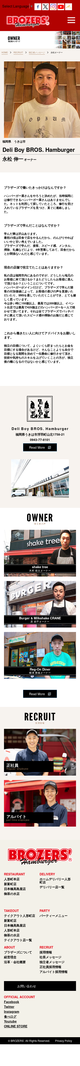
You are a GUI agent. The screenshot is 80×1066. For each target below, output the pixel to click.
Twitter (9, 1006)
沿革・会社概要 (15, 961)
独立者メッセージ (37, 52)
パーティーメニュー (54, 915)
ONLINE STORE (15, 1026)
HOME (5, 52)
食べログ (10, 1016)
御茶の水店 (12, 893)
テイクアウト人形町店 (19, 915)
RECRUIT (18, 52)
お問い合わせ (26, 986)
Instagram (11, 1011)
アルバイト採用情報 (54, 971)
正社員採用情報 (50, 966)
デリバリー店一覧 (52, 886)
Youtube (10, 1021)
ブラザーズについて (18, 952)
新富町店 (10, 883)
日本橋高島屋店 (15, 888)
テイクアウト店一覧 (18, 939)
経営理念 (10, 956)
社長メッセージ (50, 956)
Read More (37, 447)
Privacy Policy (63, 1041)
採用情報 (46, 952)
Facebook (11, 1001)
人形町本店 (12, 878)
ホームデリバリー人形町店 (55, 880)
